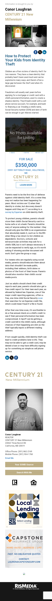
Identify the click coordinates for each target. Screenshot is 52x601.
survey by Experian (13, 212)
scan (40, 298)
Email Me (9, 458)
